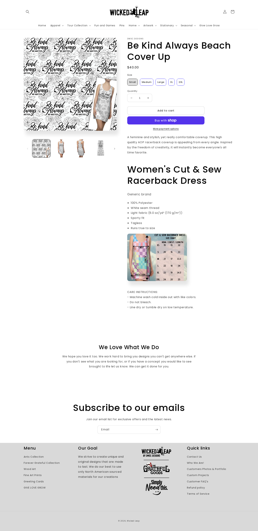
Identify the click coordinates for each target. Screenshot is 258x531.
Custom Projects (198, 475)
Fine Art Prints (33, 475)
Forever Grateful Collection (42, 463)
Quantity (132, 91)
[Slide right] (114, 148)
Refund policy (196, 487)
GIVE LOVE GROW (35, 487)
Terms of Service (198, 494)
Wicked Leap (133, 521)
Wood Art (30, 469)
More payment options (166, 128)
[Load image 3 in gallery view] (81, 148)
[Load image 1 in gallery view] (41, 148)
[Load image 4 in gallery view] (101, 148)
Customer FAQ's (197, 481)
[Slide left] (27, 148)
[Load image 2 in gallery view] (61, 148)
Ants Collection (34, 457)
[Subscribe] (156, 430)
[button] (27, 12)
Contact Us (194, 457)
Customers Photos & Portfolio (206, 469)
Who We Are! (195, 463)
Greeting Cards (34, 481)
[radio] (132, 82)
